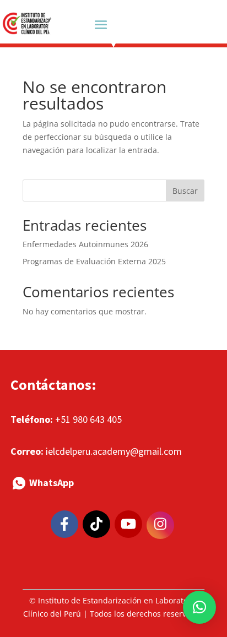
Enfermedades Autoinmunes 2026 (85, 244)
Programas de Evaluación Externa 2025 (94, 261)
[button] (199, 607)
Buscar (185, 191)
